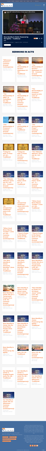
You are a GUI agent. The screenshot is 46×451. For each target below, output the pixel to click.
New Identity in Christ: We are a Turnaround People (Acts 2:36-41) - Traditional (37, 265)
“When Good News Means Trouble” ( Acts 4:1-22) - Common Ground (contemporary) (8, 233)
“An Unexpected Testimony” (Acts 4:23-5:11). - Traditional (7, 210)
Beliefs (13, 1)
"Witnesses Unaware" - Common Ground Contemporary (8, 63)
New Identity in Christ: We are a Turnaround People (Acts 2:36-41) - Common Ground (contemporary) (8, 299)
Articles (8, 1)
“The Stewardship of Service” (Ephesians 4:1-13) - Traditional (22, 69)
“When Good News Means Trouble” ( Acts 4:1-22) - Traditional (37, 204)
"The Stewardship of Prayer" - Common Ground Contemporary (37, 129)
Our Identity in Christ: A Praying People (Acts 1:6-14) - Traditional (8, 374)
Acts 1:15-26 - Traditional (22, 353)
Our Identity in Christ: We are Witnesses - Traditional (37, 378)
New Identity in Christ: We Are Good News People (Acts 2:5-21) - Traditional (8, 328)
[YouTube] (37, 446)
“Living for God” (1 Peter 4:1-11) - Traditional (8, 154)
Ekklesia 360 (43, 450)
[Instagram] (33, 446)
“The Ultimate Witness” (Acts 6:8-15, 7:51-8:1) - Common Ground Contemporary (8, 183)
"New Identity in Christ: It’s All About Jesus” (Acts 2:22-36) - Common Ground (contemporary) (37, 294)
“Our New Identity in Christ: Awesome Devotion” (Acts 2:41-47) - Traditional (8, 266)
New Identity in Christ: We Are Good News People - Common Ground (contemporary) (23, 329)
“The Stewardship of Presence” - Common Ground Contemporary (8, 129)
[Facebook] (30, 446)
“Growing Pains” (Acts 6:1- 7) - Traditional (21, 181)
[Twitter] (35, 446)
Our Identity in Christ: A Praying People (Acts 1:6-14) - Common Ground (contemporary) (23, 376)
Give (24, 1)
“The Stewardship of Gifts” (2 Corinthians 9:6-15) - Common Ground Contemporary (22, 100)
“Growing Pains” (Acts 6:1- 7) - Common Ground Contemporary (37, 183)
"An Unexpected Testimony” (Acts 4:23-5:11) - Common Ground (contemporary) (23, 206)
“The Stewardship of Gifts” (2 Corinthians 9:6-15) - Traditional (8, 98)
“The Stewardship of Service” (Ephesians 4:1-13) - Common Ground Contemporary (37, 70)
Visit (31, 1)
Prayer (28, 1)
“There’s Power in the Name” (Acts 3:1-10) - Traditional (22, 235)
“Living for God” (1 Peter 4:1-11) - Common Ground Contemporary (22, 156)
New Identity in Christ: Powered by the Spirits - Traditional (37, 321)
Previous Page (7, 44)
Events (21, 1)
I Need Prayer (12, 437)
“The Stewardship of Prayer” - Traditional (22, 127)
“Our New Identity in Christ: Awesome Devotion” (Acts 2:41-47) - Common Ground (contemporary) (23, 267)
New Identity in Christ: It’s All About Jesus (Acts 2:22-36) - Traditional (22, 291)
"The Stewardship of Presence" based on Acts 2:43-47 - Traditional (37, 93)
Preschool (37, 1)
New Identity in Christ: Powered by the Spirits (8, 349)
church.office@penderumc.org (9, 439)
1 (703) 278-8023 (6, 441)
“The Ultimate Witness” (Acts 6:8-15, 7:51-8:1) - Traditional (37, 155)
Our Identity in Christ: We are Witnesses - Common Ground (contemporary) (8, 404)
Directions (5, 437)
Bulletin (17, 1)
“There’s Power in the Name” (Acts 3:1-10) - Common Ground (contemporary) (37, 237)
